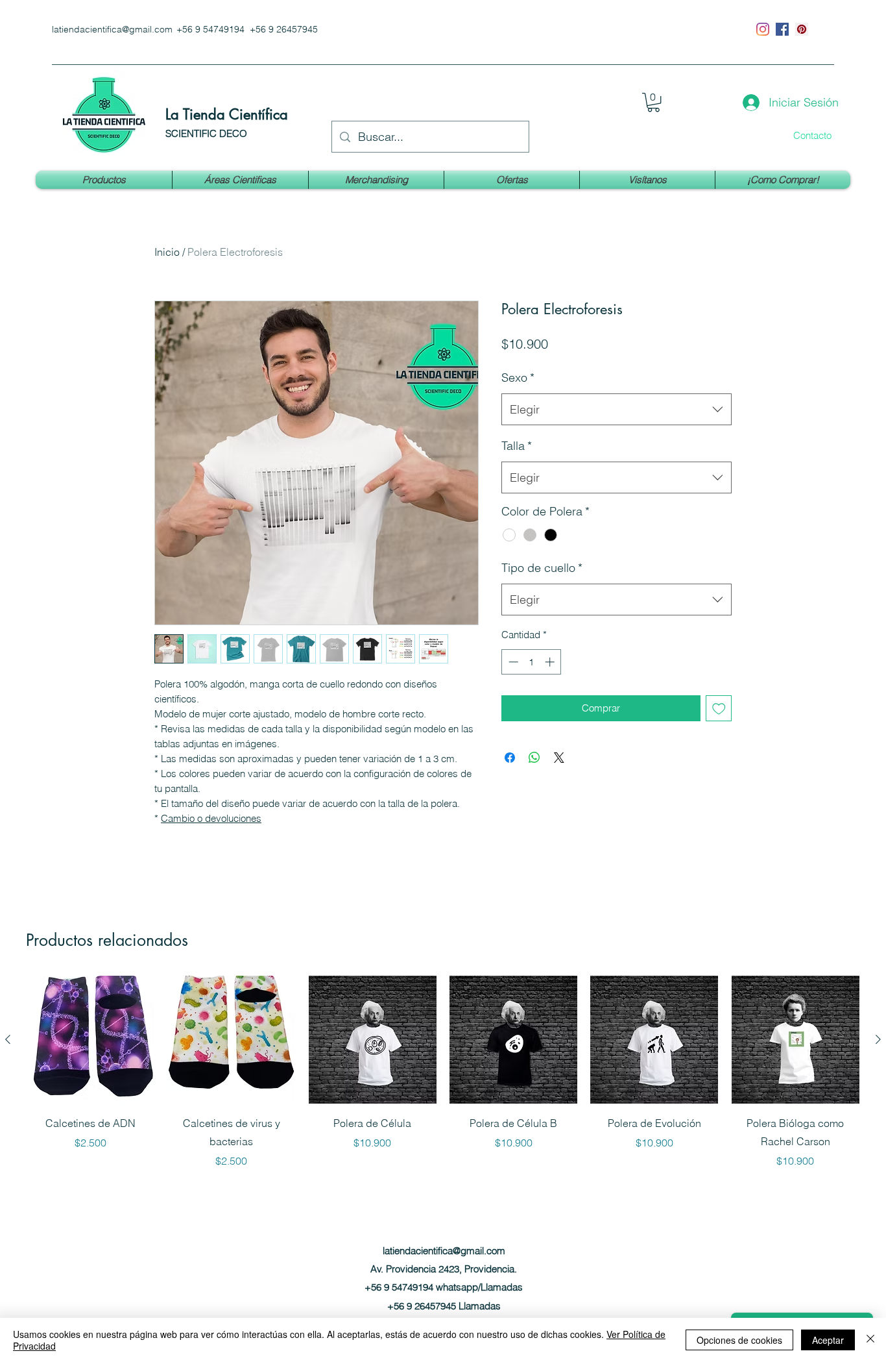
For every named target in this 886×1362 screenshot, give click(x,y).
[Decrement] (512, 662)
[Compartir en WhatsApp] (534, 757)
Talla (516, 445)
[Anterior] (8, 1039)
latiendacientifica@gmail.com (112, 29)
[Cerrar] (870, 1340)
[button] (653, 102)
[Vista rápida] (90, 1040)
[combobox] (616, 409)
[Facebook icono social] (782, 29)
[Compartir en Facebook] (510, 757)
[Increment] (551, 662)
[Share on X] (559, 757)
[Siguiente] (878, 1039)
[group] (443, 1072)
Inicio (167, 251)
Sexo (517, 377)
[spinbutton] (531, 662)
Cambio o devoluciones (211, 818)
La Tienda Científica (226, 114)
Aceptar (828, 1339)
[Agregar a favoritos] (719, 708)
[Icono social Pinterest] (801, 29)
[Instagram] (762, 29)
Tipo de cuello (541, 567)
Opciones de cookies (739, 1339)
